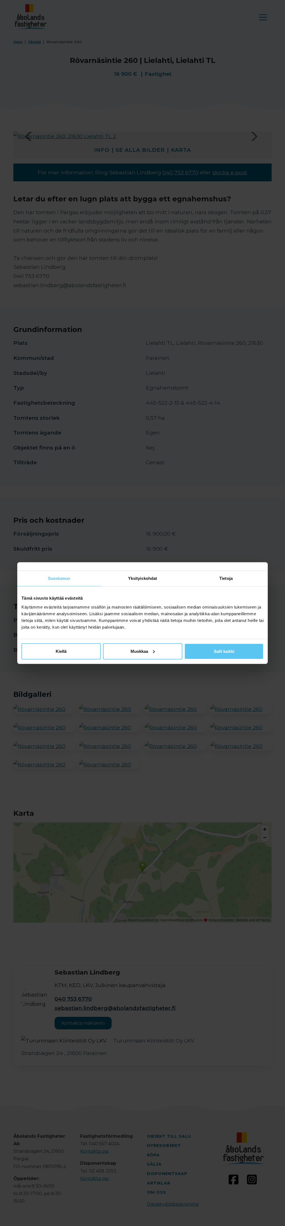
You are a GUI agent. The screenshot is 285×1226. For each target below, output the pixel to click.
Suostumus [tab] (59, 578)
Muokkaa (139, 651)
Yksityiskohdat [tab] (142, 578)
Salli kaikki (224, 651)
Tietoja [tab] (226, 578)
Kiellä (61, 651)
